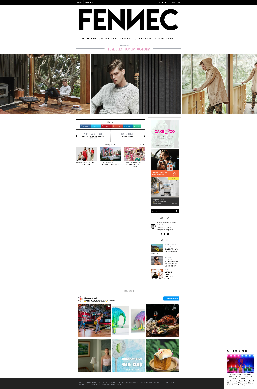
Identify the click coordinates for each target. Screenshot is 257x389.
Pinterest (106, 126)
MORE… (171, 38)
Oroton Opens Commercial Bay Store (86, 163)
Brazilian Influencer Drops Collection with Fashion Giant (171, 263)
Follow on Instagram (171, 298)
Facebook (85, 126)
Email (138, 126)
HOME (116, 38)
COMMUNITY (128, 38)
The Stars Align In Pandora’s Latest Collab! (110, 163)
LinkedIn (128, 126)
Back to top (169, 382)
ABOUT (79, 2)
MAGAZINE (160, 38)
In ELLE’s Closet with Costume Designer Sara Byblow (134, 164)
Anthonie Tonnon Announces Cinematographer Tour (162, 275)
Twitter (96, 126)
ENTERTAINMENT (90, 38)
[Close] (228, 351)
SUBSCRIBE (89, 2)
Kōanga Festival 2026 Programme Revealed (164, 251)
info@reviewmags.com (165, 230)
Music (166, 270)
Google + (117, 126)
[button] (94, 320)
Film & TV (168, 247)
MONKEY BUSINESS (128, 135)
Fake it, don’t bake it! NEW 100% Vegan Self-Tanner (93, 136)
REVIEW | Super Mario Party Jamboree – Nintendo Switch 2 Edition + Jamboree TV (240, 376)
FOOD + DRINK (144, 38)
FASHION (105, 38)
